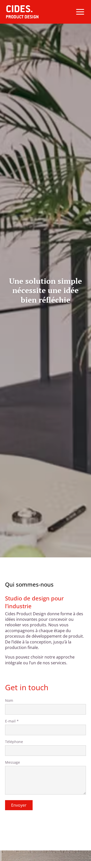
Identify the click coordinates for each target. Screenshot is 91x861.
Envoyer (19, 805)
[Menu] (80, 12)
